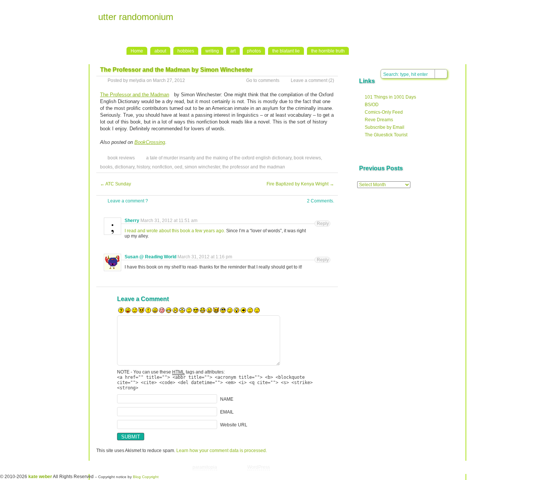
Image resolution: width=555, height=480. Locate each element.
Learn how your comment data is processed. (221, 450)
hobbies (185, 51)
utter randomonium (135, 17)
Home (137, 51)
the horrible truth (328, 51)
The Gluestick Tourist (386, 134)
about (160, 51)
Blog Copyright (146, 477)
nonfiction (162, 167)
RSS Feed (469, 8)
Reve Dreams (379, 119)
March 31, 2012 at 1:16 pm (204, 256)
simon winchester (202, 167)
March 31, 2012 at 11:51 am (168, 220)
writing (212, 51)
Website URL (233, 425)
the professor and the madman (253, 167)
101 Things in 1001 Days (390, 97)
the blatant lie (286, 51)
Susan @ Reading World (150, 256)
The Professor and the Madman (134, 94)
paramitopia (205, 467)
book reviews (121, 158)
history (143, 167)
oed (178, 167)
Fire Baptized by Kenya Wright (300, 184)
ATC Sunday (115, 184)
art (233, 51)
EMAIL (227, 412)
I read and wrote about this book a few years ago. (175, 230)
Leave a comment (309, 80)
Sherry (132, 220)
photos (254, 51)
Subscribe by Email (384, 127)
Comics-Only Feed (384, 112)
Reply (323, 223)
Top (398, 467)
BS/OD (372, 104)
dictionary (124, 167)
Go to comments (262, 80)
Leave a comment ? (128, 201)
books (106, 167)
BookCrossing (149, 142)
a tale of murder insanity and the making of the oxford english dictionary (218, 158)
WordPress (258, 467)
